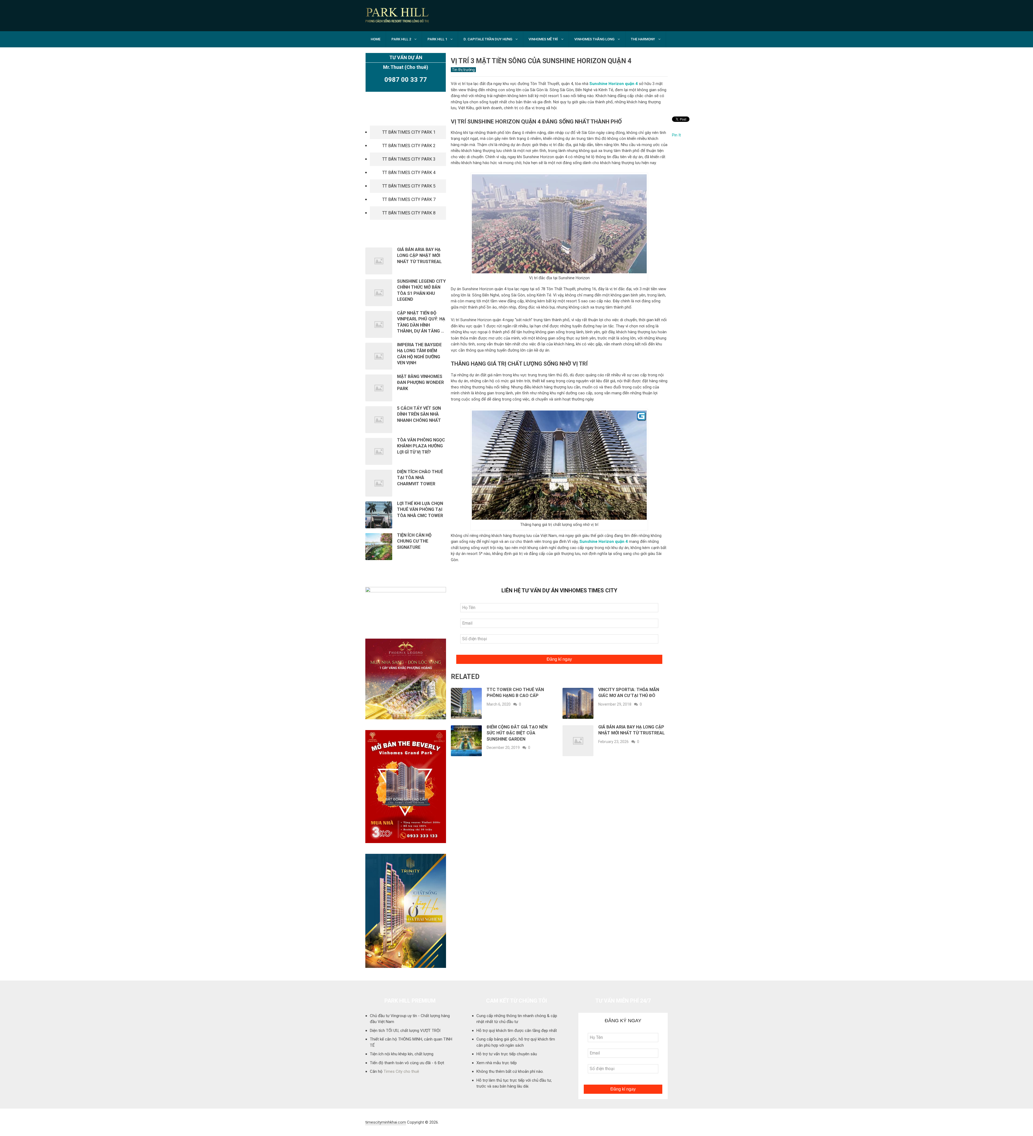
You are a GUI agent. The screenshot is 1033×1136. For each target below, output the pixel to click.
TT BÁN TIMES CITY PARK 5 (409, 186)
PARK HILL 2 (401, 39)
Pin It (676, 135)
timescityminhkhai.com (385, 1122)
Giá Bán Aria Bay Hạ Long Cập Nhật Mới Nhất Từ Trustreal (419, 255)
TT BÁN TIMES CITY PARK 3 (409, 159)
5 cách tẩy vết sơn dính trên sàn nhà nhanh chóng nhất (419, 414)
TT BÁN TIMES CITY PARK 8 (409, 212)
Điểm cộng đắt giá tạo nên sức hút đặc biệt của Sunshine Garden (517, 733)
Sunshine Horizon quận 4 (613, 83)
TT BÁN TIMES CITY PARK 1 (409, 132)
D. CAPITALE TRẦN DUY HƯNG (488, 39)
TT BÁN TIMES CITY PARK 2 (409, 145)
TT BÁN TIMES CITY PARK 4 (409, 172)
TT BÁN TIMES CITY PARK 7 (409, 199)
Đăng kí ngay (559, 659)
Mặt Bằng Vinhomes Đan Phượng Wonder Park (420, 382)
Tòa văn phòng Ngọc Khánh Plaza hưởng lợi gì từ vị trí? (421, 446)
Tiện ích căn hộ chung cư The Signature (414, 541)
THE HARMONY (643, 39)
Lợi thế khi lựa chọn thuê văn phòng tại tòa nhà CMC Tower (420, 509)
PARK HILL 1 (437, 39)
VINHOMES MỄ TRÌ (543, 39)
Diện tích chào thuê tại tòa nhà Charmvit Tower (420, 477)
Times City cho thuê (401, 1071)
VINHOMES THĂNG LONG (594, 39)
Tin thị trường (463, 70)
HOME (375, 39)
